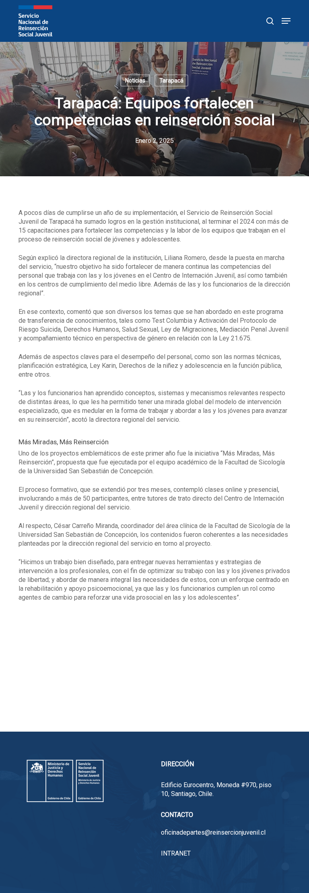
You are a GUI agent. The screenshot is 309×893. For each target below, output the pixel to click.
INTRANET (176, 853)
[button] (286, 21)
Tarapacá (171, 80)
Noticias (135, 80)
